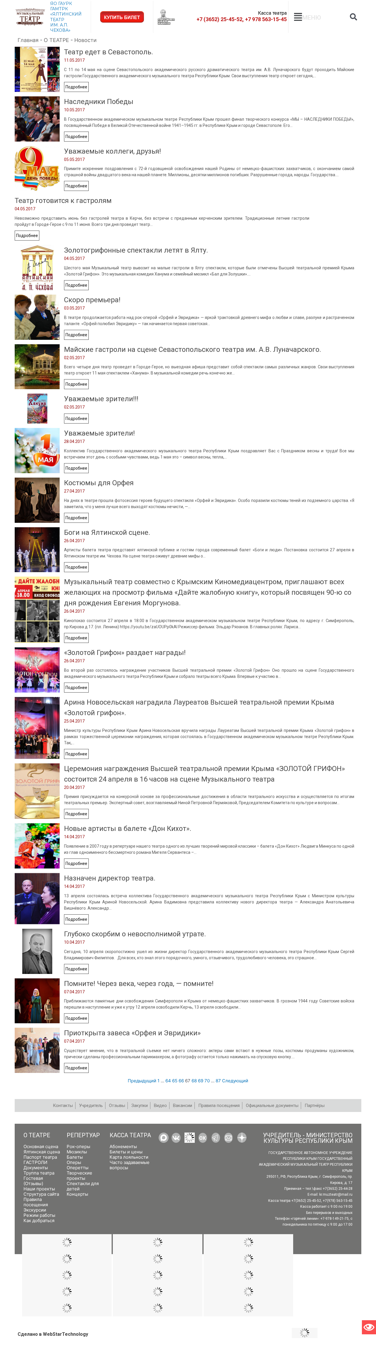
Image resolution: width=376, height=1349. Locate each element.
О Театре (37, 1135)
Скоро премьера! (92, 300)
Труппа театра (39, 1173)
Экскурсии (35, 1210)
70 (207, 1080)
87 (218, 1080)
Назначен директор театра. (109, 878)
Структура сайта (41, 1194)
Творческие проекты (79, 1175)
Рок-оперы (78, 1146)
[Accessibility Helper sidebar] (369, 1327)
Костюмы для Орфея (99, 483)
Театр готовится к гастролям (63, 200)
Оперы (74, 1162)
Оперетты (77, 1167)
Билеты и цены (126, 1152)
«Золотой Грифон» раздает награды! (125, 653)
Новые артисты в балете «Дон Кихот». (127, 828)
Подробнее (76, 87)
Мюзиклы (77, 1152)
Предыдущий (142, 1080)
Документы (36, 1167)
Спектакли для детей (83, 1186)
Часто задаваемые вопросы (130, 1165)
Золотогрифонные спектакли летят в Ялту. (136, 250)
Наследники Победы (98, 102)
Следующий (235, 1080)
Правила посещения (36, 1202)
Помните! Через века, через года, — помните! (139, 984)
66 (181, 1080)
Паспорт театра (40, 1157)
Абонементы (123, 1146)
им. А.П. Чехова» (60, 27)
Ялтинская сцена (42, 1152)
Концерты (77, 1194)
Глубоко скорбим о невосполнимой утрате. (135, 934)
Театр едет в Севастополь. (108, 52)
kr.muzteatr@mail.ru (335, 1195)
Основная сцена (41, 1146)
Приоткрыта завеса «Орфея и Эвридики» (132, 1033)
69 (200, 1080)
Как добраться (39, 1220)
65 (174, 1080)
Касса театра (130, 1135)
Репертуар (83, 1135)
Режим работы (39, 1215)
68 (194, 1080)
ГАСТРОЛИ (35, 1162)
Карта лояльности (129, 1157)
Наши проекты (39, 1189)
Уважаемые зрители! (99, 433)
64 (168, 1080)
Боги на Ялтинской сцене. (107, 532)
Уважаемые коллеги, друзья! (112, 151)
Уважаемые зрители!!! (101, 399)
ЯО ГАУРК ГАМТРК (61, 6)
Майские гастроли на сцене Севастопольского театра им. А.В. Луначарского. (192, 349)
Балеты (75, 1157)
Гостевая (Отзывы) (33, 1180)
